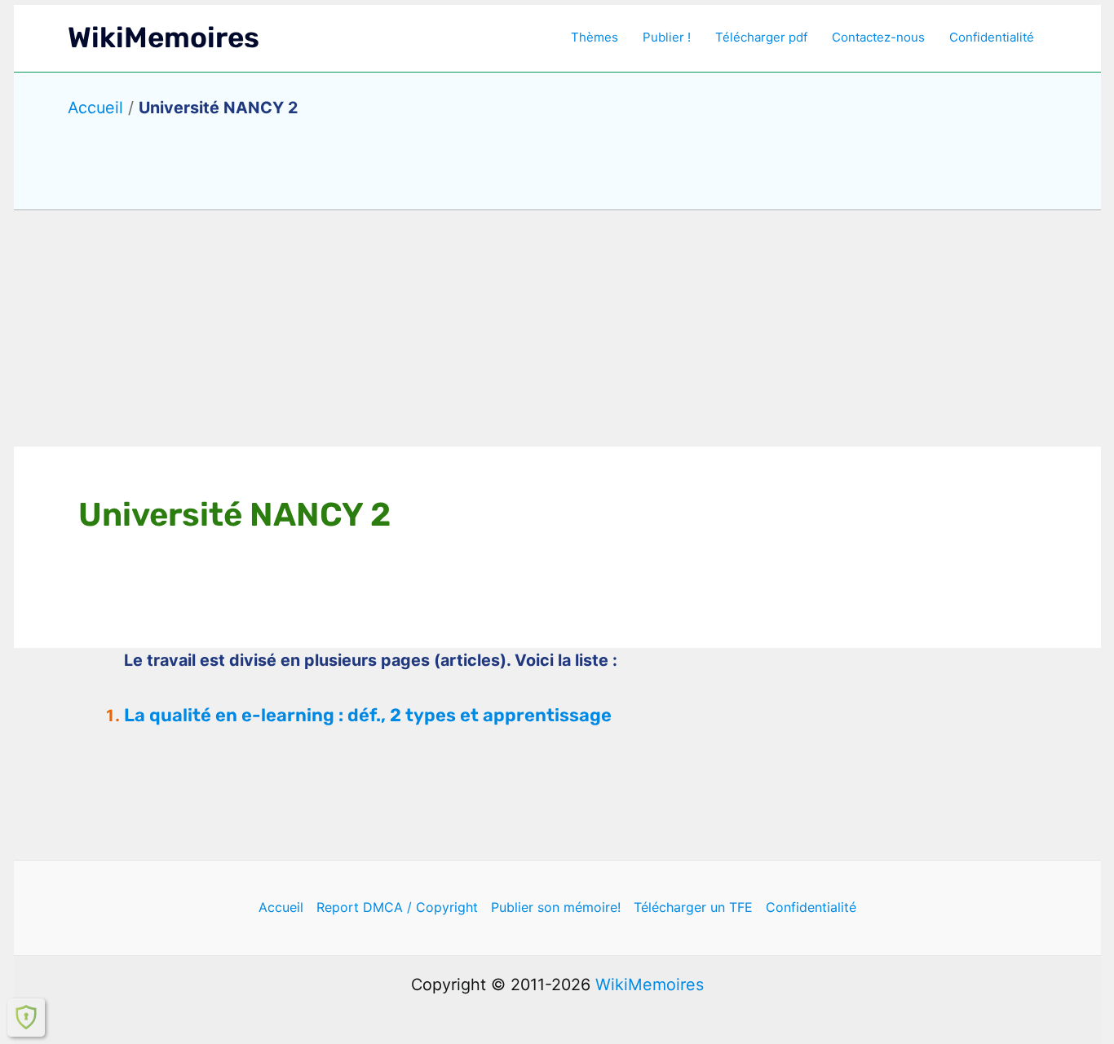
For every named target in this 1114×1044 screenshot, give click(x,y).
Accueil (95, 107)
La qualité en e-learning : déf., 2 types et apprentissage (368, 715)
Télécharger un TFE (693, 907)
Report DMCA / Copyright (397, 907)
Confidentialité (991, 37)
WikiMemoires (163, 37)
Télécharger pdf (761, 37)
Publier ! (667, 37)
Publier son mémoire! (556, 907)
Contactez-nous (878, 37)
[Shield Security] (26, 1017)
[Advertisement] (557, 328)
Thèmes (594, 37)
